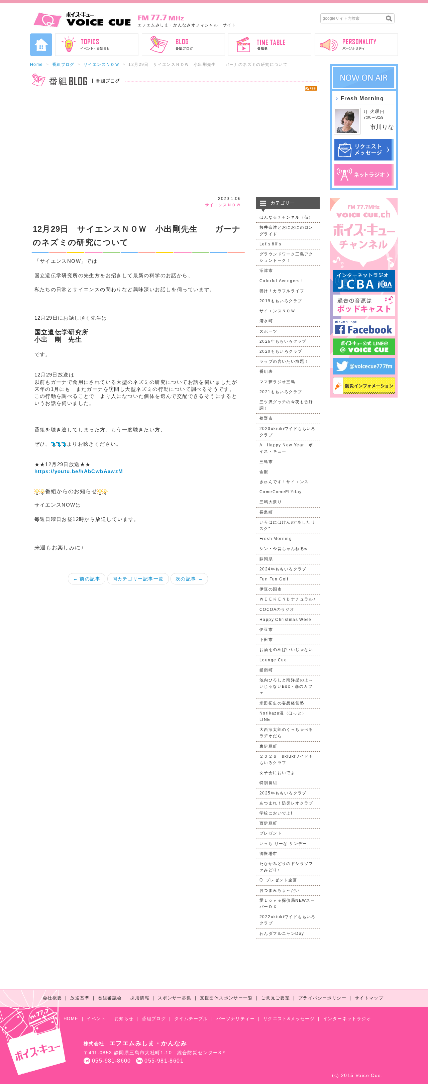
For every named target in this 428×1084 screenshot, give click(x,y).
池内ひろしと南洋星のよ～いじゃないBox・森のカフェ (286, 686)
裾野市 (266, 418)
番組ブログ (63, 64)
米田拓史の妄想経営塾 (281, 703)
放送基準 (80, 997)
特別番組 (268, 782)
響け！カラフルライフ (281, 291)
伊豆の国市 (270, 589)
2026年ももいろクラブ (283, 341)
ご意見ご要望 (275, 997)
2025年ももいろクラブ (283, 793)
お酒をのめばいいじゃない (286, 649)
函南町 (266, 670)
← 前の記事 (86, 578)
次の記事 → (189, 578)
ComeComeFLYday (280, 492)
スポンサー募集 (175, 997)
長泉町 (266, 512)
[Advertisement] (175, 144)
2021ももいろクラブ (280, 392)
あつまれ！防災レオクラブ (286, 803)
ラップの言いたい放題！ (284, 361)
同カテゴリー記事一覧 (138, 578)
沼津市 (266, 270)
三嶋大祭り (270, 502)
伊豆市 (266, 629)
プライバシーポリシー (322, 997)
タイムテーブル (191, 1018)
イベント (96, 1018)
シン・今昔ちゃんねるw (283, 548)
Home (36, 64)
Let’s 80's (270, 244)
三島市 (266, 461)
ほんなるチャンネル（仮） (286, 217)
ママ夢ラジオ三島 (277, 382)
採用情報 (139, 997)
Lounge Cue (273, 660)
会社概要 (52, 997)
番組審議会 (110, 997)
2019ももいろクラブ (280, 301)
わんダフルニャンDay (281, 933)
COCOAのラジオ (277, 609)
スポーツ (268, 331)
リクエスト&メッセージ (289, 1018)
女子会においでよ (277, 772)
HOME (71, 1018)
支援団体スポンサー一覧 (226, 997)
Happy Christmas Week (285, 619)
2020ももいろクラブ (280, 351)
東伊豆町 (268, 746)
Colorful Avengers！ (281, 281)
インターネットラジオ (347, 1018)
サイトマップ (369, 997)
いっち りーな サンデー (283, 843)
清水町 (266, 321)
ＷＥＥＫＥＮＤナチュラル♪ (287, 599)
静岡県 (266, 559)
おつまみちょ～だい (279, 890)
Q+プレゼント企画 (278, 880)
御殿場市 (268, 853)
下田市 (266, 639)
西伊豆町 (268, 823)
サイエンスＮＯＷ (101, 64)
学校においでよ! (275, 813)
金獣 (264, 471)
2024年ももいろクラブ (283, 569)
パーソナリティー (235, 1018)
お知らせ (124, 1018)
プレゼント (270, 833)
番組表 (266, 371)
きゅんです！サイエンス (284, 481)
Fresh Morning (275, 538)
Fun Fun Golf (274, 579)
